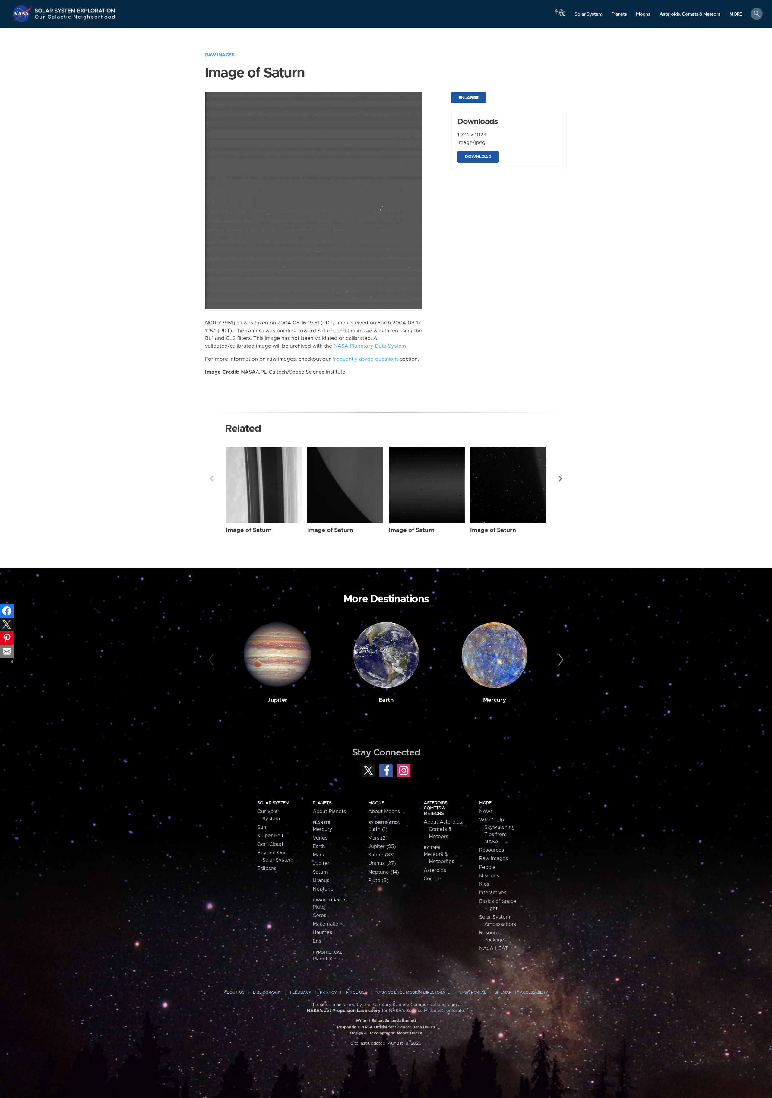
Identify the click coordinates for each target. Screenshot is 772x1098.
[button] (736, 14)
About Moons (384, 811)
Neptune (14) (383, 872)
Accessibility (534, 993)
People (487, 867)
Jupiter (277, 700)
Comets (433, 878)
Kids (484, 884)
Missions (489, 875)
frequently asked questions (365, 359)
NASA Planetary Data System (370, 346)
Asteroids (435, 870)
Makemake (325, 924)
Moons (376, 803)
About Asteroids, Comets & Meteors (443, 829)
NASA (22, 13)
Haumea (322, 932)
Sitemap (503, 993)
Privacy (328, 993)
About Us (234, 993)
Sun (261, 827)
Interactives (492, 892)
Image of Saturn (249, 530)
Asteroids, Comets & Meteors (436, 808)
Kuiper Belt (270, 835)
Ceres (319, 915)
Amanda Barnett (400, 1021)
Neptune (323, 889)
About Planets (329, 811)
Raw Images (219, 55)
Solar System (273, 803)
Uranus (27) (382, 863)
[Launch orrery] (560, 15)
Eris (317, 941)
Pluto (319, 907)
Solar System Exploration (75, 9)
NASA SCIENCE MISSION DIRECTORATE (412, 993)
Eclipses (266, 868)
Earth (386, 700)
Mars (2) (378, 838)
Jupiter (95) (382, 846)
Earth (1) (378, 829)
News (486, 811)
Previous (211, 478)
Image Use (356, 993)
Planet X (322, 959)
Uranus (321, 880)
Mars (318, 855)
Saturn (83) (381, 855)
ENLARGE (468, 98)
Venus (320, 838)
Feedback (300, 993)
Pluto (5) (378, 880)
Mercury (494, 700)
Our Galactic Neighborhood (75, 18)
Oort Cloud (270, 844)
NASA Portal (472, 993)
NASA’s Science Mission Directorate (426, 1011)
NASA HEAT (493, 948)
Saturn (320, 872)
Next (560, 478)
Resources (491, 850)
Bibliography (267, 993)
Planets (322, 803)
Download (478, 157)
